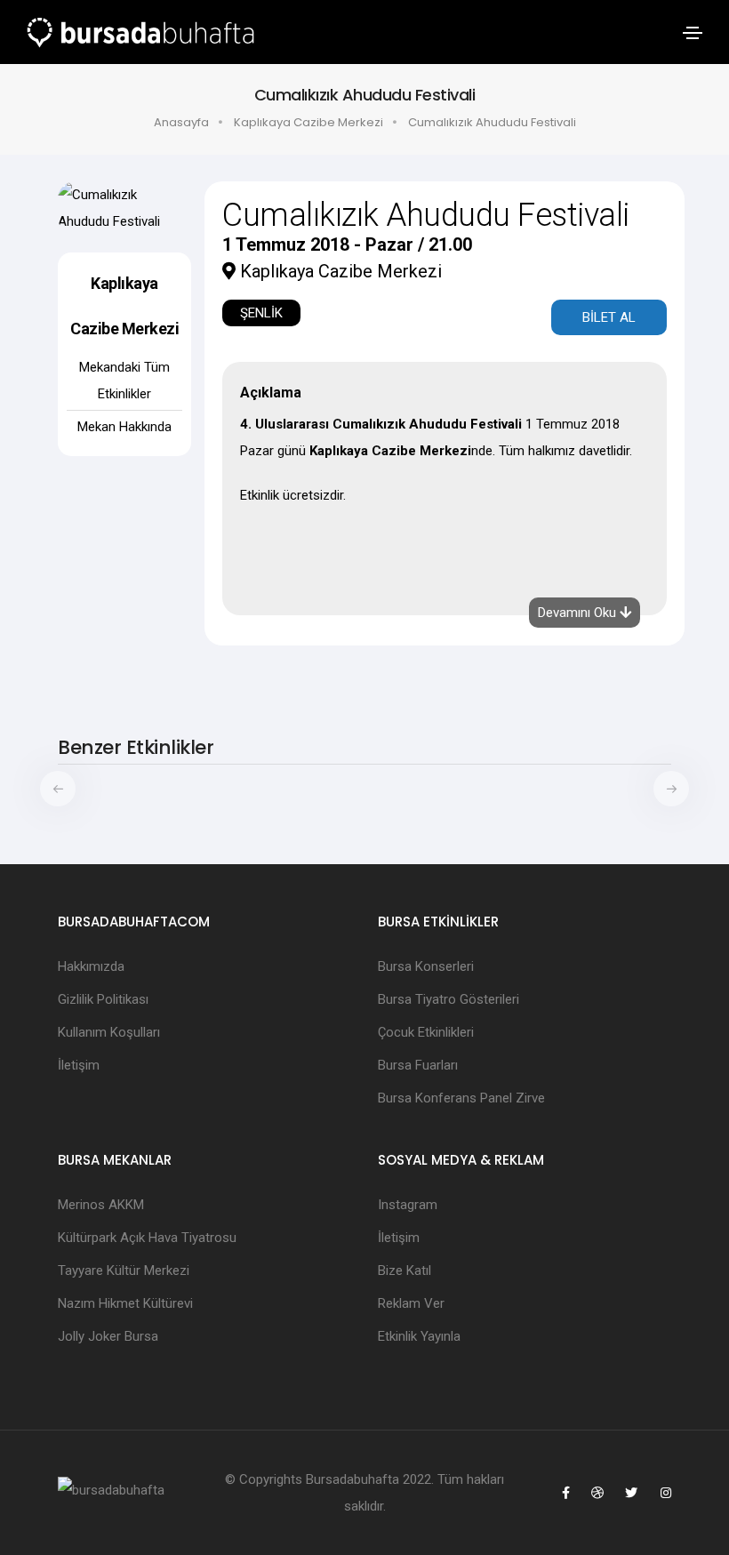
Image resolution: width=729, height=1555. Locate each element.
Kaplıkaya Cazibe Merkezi (308, 122)
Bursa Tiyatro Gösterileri (448, 999)
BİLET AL (609, 317)
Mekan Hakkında (124, 427)
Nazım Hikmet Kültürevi (125, 1303)
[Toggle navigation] (692, 33)
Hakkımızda (91, 966)
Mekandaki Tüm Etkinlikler (124, 380)
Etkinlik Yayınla (419, 1336)
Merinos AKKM (101, 1205)
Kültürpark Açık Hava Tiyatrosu (147, 1238)
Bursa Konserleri (426, 966)
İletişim (79, 1065)
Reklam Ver (411, 1303)
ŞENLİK (261, 313)
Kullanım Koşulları (109, 1032)
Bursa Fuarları (418, 1065)
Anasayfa (181, 122)
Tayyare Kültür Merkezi (123, 1270)
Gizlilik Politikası (103, 999)
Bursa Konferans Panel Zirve (461, 1098)
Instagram (407, 1205)
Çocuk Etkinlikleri (426, 1032)
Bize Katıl (404, 1270)
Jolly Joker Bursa (108, 1336)
